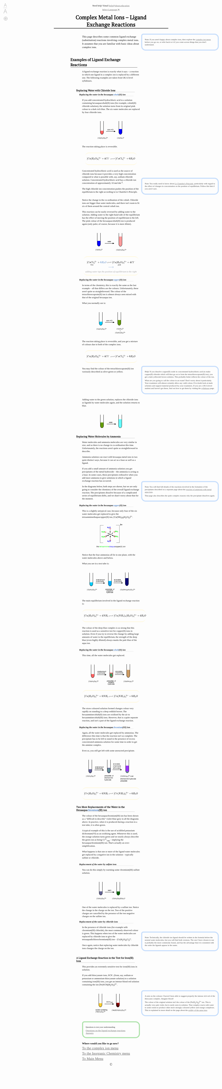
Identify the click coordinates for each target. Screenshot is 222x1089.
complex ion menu (203, 39)
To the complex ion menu (100, 1048)
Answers (90, 1033)
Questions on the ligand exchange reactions (105, 1030)
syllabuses (205, 388)
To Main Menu (92, 1059)
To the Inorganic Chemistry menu (106, 1053)
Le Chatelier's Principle (184, 183)
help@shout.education (119, 5)
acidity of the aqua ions (197, 1010)
